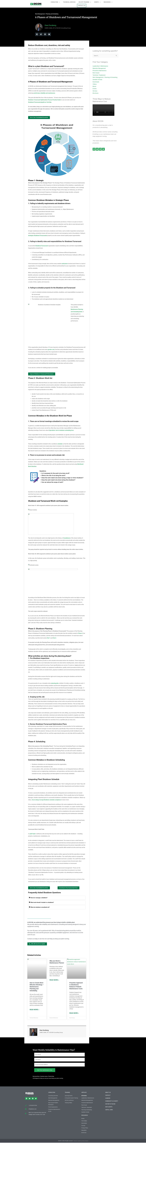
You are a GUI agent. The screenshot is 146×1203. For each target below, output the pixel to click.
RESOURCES (107, 2)
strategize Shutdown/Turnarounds (37, 235)
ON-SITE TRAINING (84, 2)
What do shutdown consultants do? (40, 907)
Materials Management (99, 68)
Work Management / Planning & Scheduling (105, 77)
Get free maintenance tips (44, 1070)
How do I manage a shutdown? (39, 897)
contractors (64, 263)
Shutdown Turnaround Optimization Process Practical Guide (44, 100)
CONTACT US (81, 5)
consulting (51, 1092)
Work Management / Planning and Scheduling (46, 14)
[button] (37, 34)
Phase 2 (80, 633)
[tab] (56, 898)
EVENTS (96, 2)
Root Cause (96, 73)
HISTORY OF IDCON (110, 1104)
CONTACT (107, 1095)
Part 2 (54, 638)
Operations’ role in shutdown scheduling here (61, 430)
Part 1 (48, 638)
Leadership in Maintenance (100, 66)
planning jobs (55, 683)
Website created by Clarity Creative (80, 1140)
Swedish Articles (97, 79)
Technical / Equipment (99, 75)
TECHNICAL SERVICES (69, 2)
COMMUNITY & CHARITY (111, 1101)
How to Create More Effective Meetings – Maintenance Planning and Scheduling (37, 987)
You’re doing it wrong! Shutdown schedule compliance (46, 800)
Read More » (34, 1009)
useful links (109, 1109)
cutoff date (32, 833)
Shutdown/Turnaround (41, 245)
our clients (108, 1107)
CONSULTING (54, 2)
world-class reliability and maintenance (44, 93)
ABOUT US (108, 1092)
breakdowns (66, 538)
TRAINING (67, 1092)
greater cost (51, 349)
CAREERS (107, 1098)
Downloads (96, 82)
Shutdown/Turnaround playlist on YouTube (39, 102)
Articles (84, 1092)
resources (84, 1115)
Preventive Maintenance (99, 70)
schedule (59, 444)
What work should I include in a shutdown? (42, 902)
